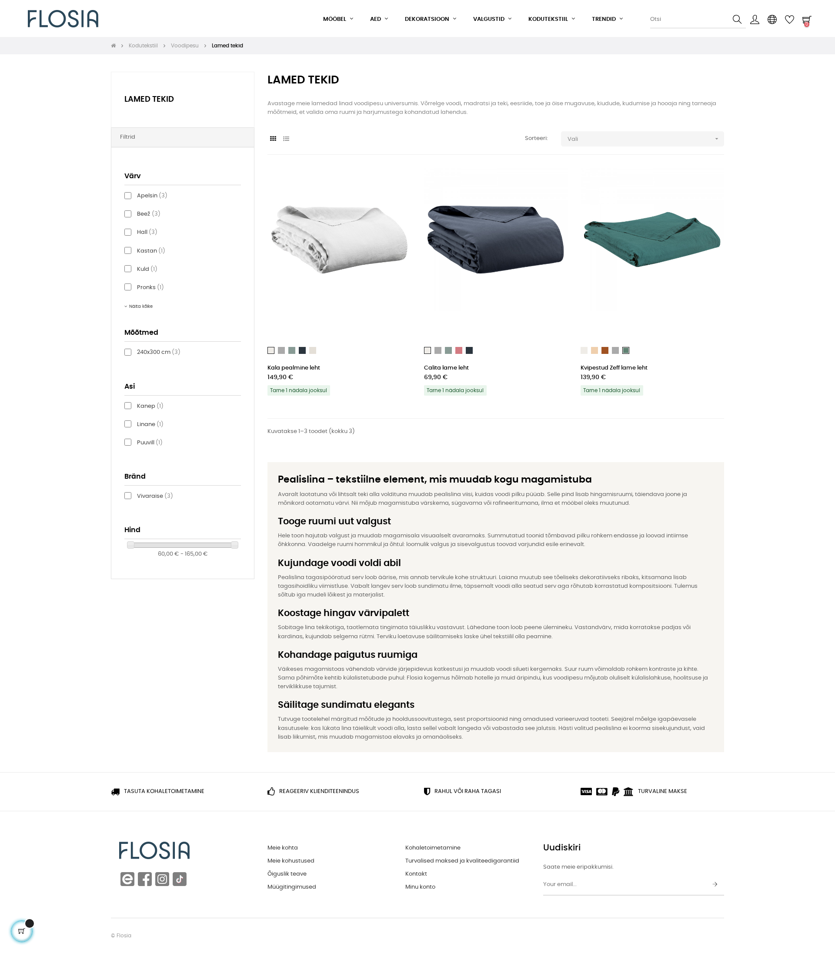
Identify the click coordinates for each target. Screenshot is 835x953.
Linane (150, 424)
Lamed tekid (149, 99)
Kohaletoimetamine (433, 848)
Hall (147, 232)
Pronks (150, 287)
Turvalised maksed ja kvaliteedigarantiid (462, 861)
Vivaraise (155, 496)
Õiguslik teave (287, 874)
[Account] (754, 19)
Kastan (151, 251)
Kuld (147, 269)
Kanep (150, 406)
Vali (644, 138)
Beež (148, 214)
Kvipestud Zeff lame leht (614, 368)
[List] (286, 139)
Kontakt (416, 874)
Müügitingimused (291, 887)
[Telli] (715, 885)
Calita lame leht (446, 368)
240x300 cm (158, 352)
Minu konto (420, 887)
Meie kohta (282, 848)
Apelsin (152, 196)
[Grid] (272, 139)
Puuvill (150, 443)
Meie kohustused (290, 861)
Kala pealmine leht (293, 368)
